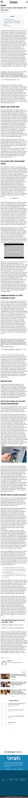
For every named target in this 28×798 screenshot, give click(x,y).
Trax (6, 779)
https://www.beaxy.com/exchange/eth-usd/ (10, 148)
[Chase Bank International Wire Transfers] (4, 718)
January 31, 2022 (22, 349)
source (22, 628)
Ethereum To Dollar (12, 722)
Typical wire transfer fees (9, 19)
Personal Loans (7, 25)
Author (2, 657)
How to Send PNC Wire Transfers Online (12, 21)
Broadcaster (20, 769)
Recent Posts (7, 657)
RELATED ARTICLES (14, 700)
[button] (26, 2)
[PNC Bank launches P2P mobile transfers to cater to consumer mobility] (4, 705)
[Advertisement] (14, 740)
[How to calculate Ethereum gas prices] (4, 711)
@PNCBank (3, 74)
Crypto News (3, 5)
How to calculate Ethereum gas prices (16, 709)
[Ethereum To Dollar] (4, 724)
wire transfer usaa (14, 45)
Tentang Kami (8, 769)
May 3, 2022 (17, 79)
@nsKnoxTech (10, 72)
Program (14, 769)
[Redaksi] (4, 663)
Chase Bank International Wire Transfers (16, 716)
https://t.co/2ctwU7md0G (8, 346)
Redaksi (3, 12)
